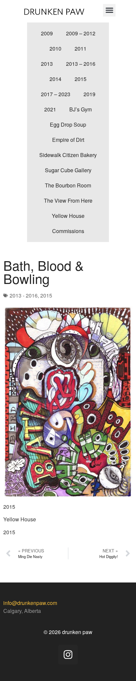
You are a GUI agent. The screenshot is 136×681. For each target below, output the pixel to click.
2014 (55, 79)
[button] (109, 10)
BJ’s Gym (80, 109)
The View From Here (68, 200)
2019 (89, 94)
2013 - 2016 (24, 295)
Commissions (68, 231)
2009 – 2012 (80, 33)
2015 (80, 79)
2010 (55, 48)
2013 (47, 63)
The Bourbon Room (68, 185)
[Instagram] (68, 654)
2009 (47, 33)
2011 (80, 48)
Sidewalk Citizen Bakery (68, 155)
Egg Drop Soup (68, 124)
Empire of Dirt (68, 139)
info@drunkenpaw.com (30, 603)
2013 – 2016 (80, 63)
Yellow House (68, 216)
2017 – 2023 (55, 94)
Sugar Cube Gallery (68, 170)
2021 (50, 109)
